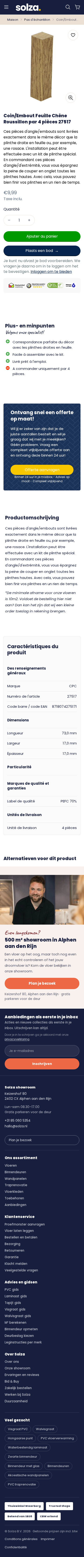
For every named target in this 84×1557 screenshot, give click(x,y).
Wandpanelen (16, 1179)
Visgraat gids (15, 1309)
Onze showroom (17, 1368)
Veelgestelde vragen (21, 1270)
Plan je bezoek (42, 983)
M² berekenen (15, 1322)
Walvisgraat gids (18, 1316)
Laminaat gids (16, 1296)
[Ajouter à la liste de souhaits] (73, 35)
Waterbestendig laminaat (27, 1447)
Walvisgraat (45, 1429)
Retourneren (14, 1250)
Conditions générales (21, 1539)
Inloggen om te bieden (51, 271)
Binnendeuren (15, 1172)
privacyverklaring (17, 1039)
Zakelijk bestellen (18, 1388)
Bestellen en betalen (21, 1237)
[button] (68, 7)
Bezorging (12, 1244)
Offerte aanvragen (42, 470)
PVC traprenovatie (22, 1484)
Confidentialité (16, 1547)
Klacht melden (16, 1264)
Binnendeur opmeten (21, 1329)
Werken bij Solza (17, 1394)
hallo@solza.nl (16, 1126)
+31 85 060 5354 (18, 1120)
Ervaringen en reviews (22, 1375)
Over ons (12, 1361)
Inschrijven (42, 1063)
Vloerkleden (14, 1191)
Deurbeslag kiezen (19, 1336)
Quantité (12, 209)
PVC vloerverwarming (57, 1438)
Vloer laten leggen (19, 1231)
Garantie (12, 1257)
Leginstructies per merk (23, 1342)
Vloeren (11, 1165)
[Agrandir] (71, 98)
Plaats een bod (39, 250)
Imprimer (48, 1539)
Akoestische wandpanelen (28, 1475)
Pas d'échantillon (37, 19)
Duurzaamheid (16, 1401)
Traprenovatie (16, 1185)
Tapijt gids (13, 1303)
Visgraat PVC (18, 1429)
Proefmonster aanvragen (25, 1224)
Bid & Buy (12, 1381)
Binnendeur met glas (23, 1466)
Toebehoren (14, 1198)
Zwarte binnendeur (22, 1456)
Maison (12, 19)
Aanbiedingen (15, 1205)
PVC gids (12, 1289)
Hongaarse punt (20, 1438)
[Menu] (6, 7)
